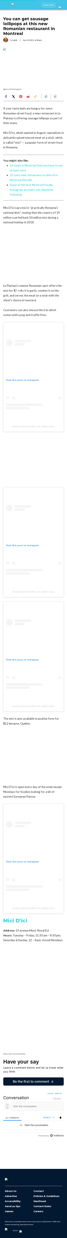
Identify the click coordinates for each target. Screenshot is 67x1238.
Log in (50, 1093)
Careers (38, 1211)
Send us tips (12, 1206)
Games (9, 1211)
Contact (39, 1191)
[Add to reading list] (55, 96)
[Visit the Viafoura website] (57, 1135)
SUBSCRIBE (48, 5)
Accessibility (12, 1201)
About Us (10, 1191)
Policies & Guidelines (46, 1196)
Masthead (40, 1201)
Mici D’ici (15, 921)
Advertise (11, 1196)
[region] (33, 1115)
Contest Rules (42, 1206)
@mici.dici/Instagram (12, 89)
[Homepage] (11, 1178)
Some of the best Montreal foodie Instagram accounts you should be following (31, 189)
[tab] (12, 1117)
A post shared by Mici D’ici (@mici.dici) (34, 426)
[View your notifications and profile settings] (60, 1117)
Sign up (58, 1093)
